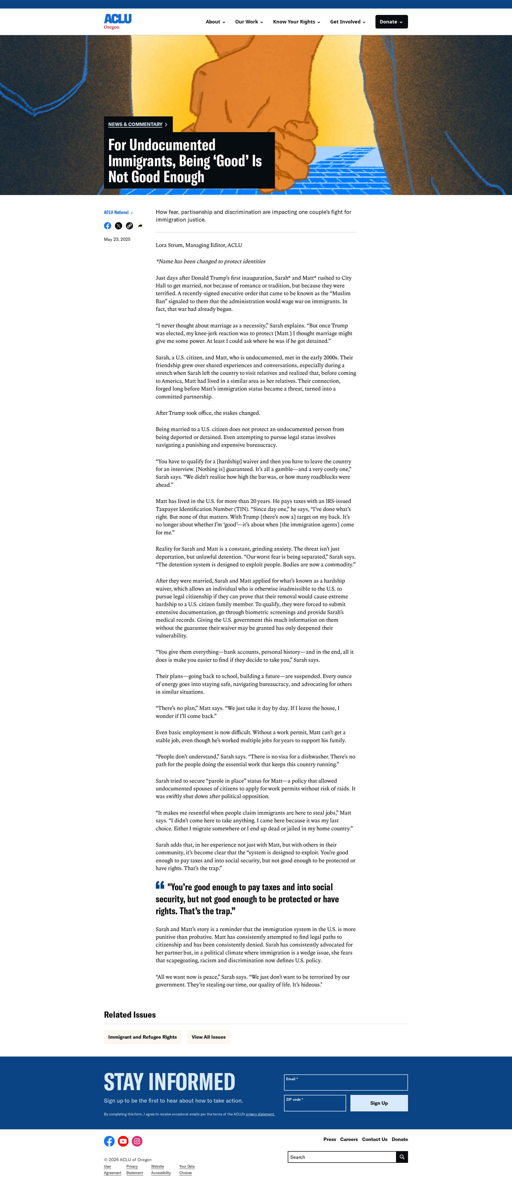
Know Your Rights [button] (294, 21)
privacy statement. (260, 1114)
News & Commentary (135, 124)
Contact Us (374, 1139)
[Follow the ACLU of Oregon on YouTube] (123, 1142)
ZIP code (294, 1099)
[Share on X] (118, 228)
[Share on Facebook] (107, 228)
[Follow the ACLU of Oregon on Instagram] (137, 1142)
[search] (402, 1157)
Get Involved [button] (345, 21)
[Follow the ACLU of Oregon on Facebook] (109, 1142)
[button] (129, 226)
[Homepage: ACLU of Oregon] (122, 22)
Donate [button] (388, 21)
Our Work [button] (246, 21)
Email (292, 1079)
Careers (349, 1139)
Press (329, 1139)
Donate (400, 1139)
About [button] (213, 21)
